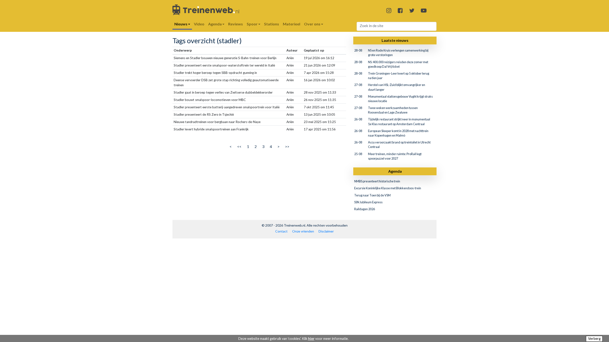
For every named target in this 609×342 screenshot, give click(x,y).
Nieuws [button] (181, 24)
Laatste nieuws (395, 40)
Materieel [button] (291, 24)
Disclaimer (326, 231)
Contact (281, 231)
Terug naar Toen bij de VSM (372, 195)
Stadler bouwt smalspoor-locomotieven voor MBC (210, 100)
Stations (271, 24)
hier (311, 339)
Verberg (594, 339)
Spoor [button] (252, 24)
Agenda (395, 171)
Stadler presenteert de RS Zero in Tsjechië (204, 114)
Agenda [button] (215, 24)
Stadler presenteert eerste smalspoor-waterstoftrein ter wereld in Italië (224, 65)
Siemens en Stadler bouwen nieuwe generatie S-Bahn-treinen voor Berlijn (225, 58)
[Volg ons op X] (411, 10)
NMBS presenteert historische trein (377, 181)
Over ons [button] (312, 24)
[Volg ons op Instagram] (388, 10)
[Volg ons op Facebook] (400, 10)
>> (287, 146)
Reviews (235, 24)
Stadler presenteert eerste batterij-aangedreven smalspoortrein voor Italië (227, 107)
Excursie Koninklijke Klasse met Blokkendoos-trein (387, 188)
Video (199, 24)
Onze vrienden (303, 231)
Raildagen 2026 (364, 209)
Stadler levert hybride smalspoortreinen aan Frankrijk (211, 129)
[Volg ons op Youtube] (423, 10)
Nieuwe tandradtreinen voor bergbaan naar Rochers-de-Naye (217, 122)
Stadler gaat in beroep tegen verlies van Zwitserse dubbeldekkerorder (223, 92)
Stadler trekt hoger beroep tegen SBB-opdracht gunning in (215, 73)
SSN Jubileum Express (368, 202)
